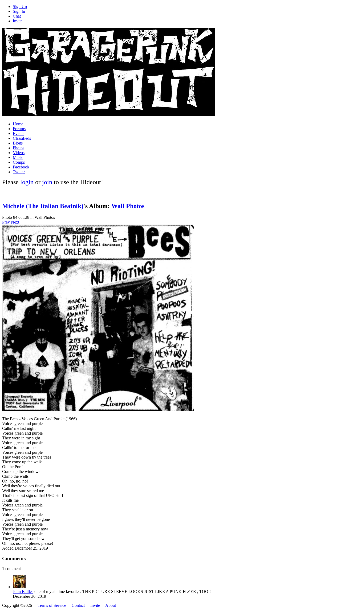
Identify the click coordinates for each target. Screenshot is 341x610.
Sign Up (20, 6)
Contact (78, 605)
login (27, 182)
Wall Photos (127, 206)
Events (18, 133)
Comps (19, 162)
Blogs (18, 143)
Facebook (21, 167)
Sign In (19, 11)
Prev (6, 222)
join (47, 182)
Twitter (19, 172)
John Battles (23, 591)
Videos (19, 152)
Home (18, 124)
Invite (17, 21)
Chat (17, 16)
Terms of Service (52, 605)
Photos (18, 148)
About (110, 605)
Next (15, 222)
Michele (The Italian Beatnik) (42, 206)
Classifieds (22, 138)
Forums (19, 128)
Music (18, 157)
